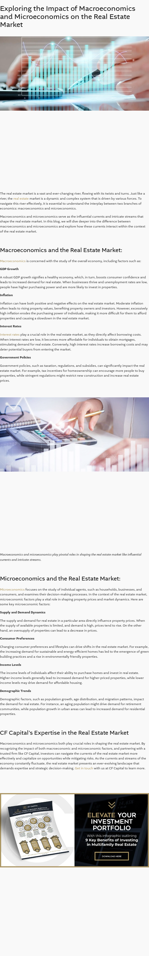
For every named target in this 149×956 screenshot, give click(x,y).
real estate (21, 199)
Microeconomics (12, 589)
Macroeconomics (13, 261)
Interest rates (10, 335)
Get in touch (84, 768)
